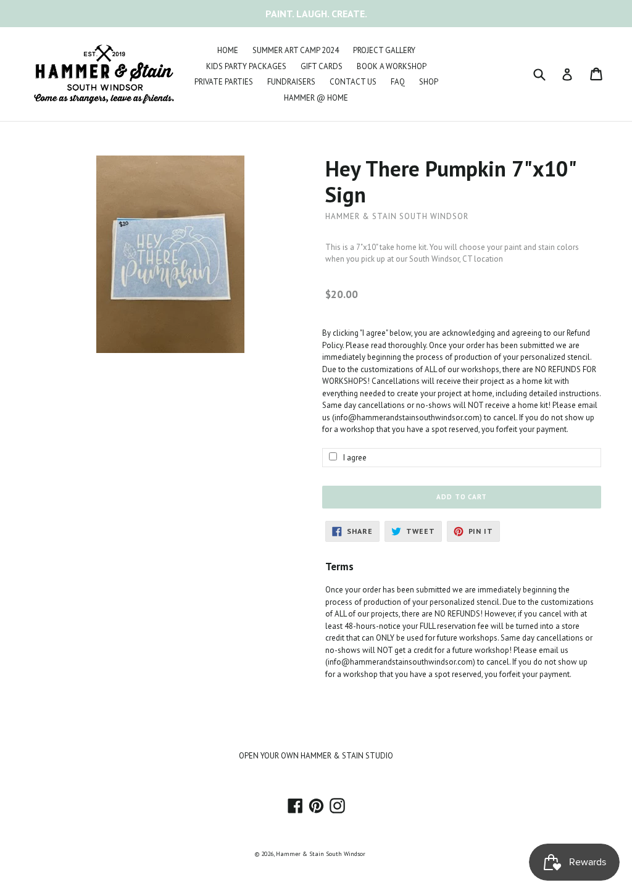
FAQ (398, 82)
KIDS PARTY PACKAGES (246, 66)
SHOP (428, 82)
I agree (355, 457)
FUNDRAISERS (291, 82)
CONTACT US (353, 82)
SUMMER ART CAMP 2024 (295, 50)
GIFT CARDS (322, 66)
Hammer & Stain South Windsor (320, 854)
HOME (227, 50)
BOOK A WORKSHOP (391, 66)
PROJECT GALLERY (384, 50)
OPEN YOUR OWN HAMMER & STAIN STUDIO (316, 755)
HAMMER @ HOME (316, 98)
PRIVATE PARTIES (223, 82)
